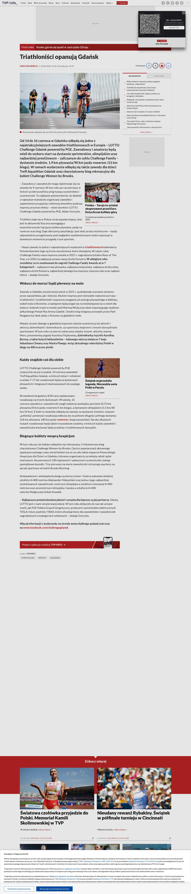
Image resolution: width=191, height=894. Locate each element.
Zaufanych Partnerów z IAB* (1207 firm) (99, 861)
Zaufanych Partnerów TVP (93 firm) (142, 861)
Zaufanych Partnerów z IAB (69, 879)
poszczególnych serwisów (70, 869)
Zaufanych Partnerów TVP (103, 879)
